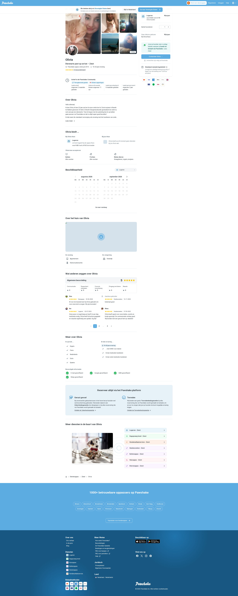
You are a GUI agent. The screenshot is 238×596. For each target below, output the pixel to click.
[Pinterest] (150, 556)
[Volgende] (111, 326)
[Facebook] (137, 556)
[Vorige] (91, 326)
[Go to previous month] (75, 177)
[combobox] (126, 170)
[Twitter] (142, 556)
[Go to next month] (127, 177)
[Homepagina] (66, 476)
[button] (155, 47)
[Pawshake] (7, 3)
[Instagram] (146, 556)
